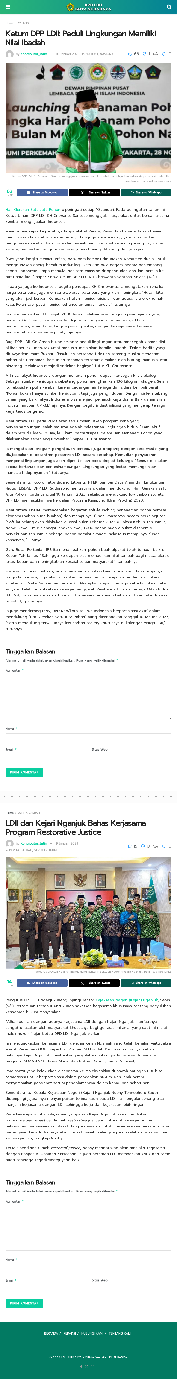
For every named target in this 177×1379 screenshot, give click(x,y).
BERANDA (51, 1333)
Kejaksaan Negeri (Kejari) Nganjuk (126, 1000)
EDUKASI (24, 23)
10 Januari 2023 (68, 54)
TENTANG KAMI (120, 1333)
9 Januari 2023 (67, 843)
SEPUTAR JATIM (45, 850)
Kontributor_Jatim (34, 54)
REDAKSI (70, 1333)
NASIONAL (107, 54)
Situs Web (100, 749)
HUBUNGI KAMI (92, 1333)
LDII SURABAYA (71, 1357)
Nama (12, 728)
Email (11, 749)
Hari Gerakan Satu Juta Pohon (33, 209)
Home (10, 23)
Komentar (15, 670)
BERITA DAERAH (29, 813)
